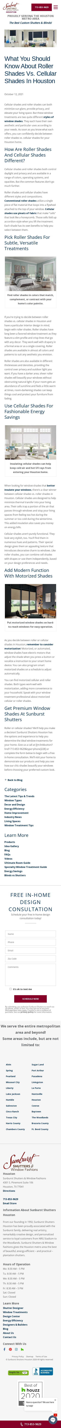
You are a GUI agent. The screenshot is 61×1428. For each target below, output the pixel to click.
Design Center (11, 1316)
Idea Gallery (11, 846)
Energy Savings (13, 871)
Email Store (10, 1203)
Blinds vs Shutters (15, 875)
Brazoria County (40, 1123)
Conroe (35, 1105)
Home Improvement (16, 813)
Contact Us (9, 1337)
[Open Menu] (55, 7)
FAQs (7, 854)
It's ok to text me (22, 989)
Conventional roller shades (20, 200)
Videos (8, 858)
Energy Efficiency (14, 808)
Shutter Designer (13, 1308)
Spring (9, 1070)
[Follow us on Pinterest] (10, 1350)
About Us (8, 1333)
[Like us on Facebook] (4, 1350)
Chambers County (15, 1129)
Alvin (8, 1064)
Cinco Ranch (12, 1111)
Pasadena (37, 1076)
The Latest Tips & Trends (19, 796)
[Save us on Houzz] (22, 1350)
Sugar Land (38, 1064)
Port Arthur (38, 1070)
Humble (10, 1099)
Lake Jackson (13, 1094)
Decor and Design (14, 804)
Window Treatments (15, 1312)
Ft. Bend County (40, 1129)
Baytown (36, 1111)
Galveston (11, 1105)
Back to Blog (15, 780)
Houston (36, 1099)
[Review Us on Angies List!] (18, 1372)
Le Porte (36, 1088)
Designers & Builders (15, 1324)
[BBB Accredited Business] (42, 1371)
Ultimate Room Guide (17, 862)
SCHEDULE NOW (30, 998)
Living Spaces (12, 821)
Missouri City (13, 1082)
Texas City (11, 1117)
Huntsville (37, 1094)
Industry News (13, 817)
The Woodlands (40, 1117)
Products (9, 842)
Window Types (13, 800)
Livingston (37, 1082)
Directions (9, 1190)
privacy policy (27, 1012)
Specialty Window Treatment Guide (25, 867)
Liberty (9, 1088)
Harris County (13, 1123)
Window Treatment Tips (18, 825)
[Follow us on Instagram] (16, 1350)
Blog (7, 850)
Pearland (10, 1076)
